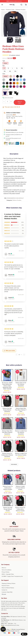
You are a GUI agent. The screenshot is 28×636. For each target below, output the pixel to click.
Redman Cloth (10, 9)
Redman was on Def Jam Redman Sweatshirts (21, 384)
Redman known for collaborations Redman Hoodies (8, 488)
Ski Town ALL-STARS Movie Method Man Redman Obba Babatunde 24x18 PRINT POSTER (7, 385)
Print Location (5, 89)
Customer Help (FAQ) (7, 592)
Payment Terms (5, 585)
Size (3, 65)
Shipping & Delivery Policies (8, 583)
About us (4, 567)
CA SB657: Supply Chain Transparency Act (12, 576)
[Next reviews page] (24, 354)
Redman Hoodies (20, 9)
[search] (21, 5)
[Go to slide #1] (10, 40)
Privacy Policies (5, 572)
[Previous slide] (3, 23)
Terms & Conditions (6, 569)
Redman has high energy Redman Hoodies (7, 509)
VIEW (7, 379)
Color (3, 73)
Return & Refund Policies (8, 587)
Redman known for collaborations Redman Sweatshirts (7, 455)
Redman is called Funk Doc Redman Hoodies (20, 488)
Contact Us (4, 590)
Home (3, 9)
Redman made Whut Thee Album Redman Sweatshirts (7, 432)
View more (14, 464)
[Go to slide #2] (18, 40)
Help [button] (25, 634)
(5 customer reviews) (14, 55)
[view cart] (26, 5)
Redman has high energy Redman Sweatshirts (7, 410)
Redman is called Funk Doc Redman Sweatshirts (21, 432)
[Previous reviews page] (16, 354)
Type (3, 60)
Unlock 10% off (3, 629)
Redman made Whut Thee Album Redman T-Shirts (21, 410)
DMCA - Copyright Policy (8, 574)
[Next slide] (24, 23)
